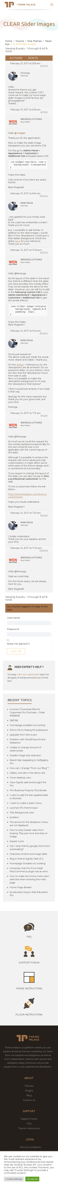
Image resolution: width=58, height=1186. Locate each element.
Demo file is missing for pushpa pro (29, 730)
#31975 (44, 66)
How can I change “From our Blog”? (29, 768)
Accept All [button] (32, 1179)
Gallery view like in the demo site (27, 773)
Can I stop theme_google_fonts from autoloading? (30, 848)
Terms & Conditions (30, 1147)
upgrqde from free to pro (23, 734)
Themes (29, 1086)
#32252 (44, 515)
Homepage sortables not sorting (27, 725)
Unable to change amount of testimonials (25, 749)
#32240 (44, 333)
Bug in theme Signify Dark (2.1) (26, 858)
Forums (20, 41)
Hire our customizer (28, 674)
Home (8, 41)
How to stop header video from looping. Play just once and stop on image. (28, 833)
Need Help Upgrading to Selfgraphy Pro (29, 762)
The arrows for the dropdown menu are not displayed (29, 824)
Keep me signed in (18, 643)
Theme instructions (29, 988)
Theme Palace (26, 4)
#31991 (44, 112)
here (17, 241)
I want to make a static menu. (26, 803)
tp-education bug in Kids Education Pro (29, 894)
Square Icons (17, 841)
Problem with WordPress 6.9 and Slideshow (27, 741)
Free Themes (34, 41)
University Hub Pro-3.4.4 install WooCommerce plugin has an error (29, 870)
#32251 (44, 415)
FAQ (29, 1123)
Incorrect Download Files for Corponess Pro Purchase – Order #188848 (27, 712)
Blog (29, 1095)
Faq (29, 936)
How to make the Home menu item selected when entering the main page (29, 879)
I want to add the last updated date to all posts (29, 797)
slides (20, 364)
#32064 (44, 196)
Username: (13, 618)
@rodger (20, 133)
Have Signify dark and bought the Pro (28, 784)
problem (14, 817)
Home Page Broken (21, 887)
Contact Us (29, 1100)
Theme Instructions (29, 1128)
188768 (14, 720)
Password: (13, 629)
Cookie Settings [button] (14, 1179)
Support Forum (29, 962)
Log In (16, 651)
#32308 (43, 550)
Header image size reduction (25, 755)
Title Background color (22, 812)
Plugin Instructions (29, 1014)
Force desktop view (20, 777)
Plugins (29, 1090)
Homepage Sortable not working (27, 863)
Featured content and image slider (28, 854)
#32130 (44, 252)
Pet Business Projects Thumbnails (28, 790)
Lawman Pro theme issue (24, 807)
